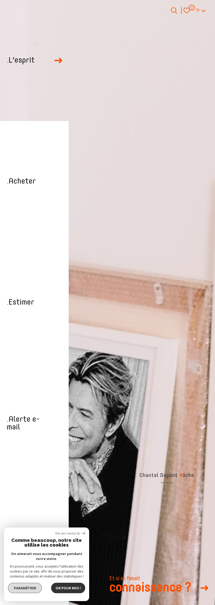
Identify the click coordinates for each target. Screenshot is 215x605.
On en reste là (67, 533)
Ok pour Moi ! (68, 588)
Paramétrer (25, 588)
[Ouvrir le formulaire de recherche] (174, 10)
